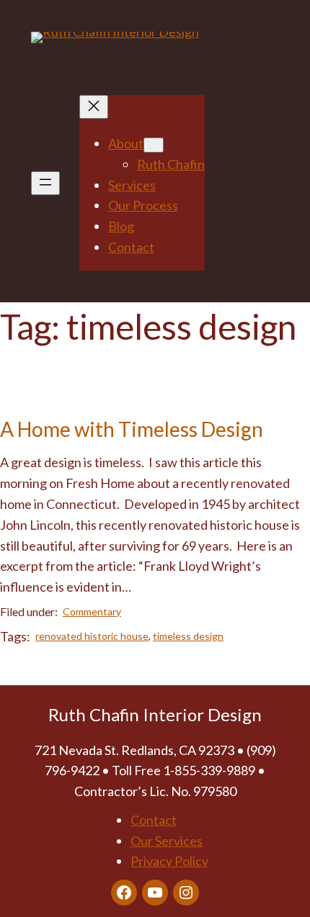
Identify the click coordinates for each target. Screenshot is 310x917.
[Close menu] (93, 107)
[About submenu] (153, 145)
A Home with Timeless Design (131, 429)
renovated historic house (92, 636)
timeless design (188, 636)
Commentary (92, 611)
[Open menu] (45, 183)
